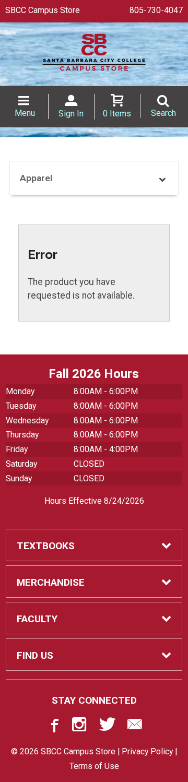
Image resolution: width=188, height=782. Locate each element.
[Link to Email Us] (134, 726)
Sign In (71, 114)
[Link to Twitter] (107, 726)
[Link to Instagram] (80, 726)
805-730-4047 (156, 10)
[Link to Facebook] (53, 726)
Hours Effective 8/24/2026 (94, 501)
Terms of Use (94, 766)
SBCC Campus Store (42, 10)
